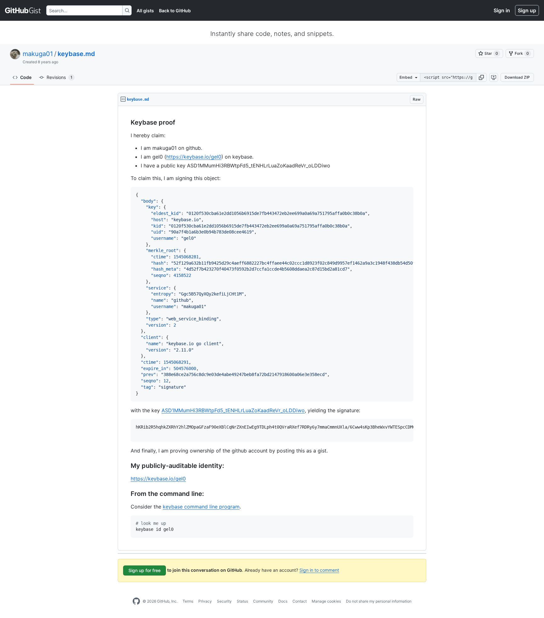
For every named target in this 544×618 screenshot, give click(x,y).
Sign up (527, 10)
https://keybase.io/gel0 (193, 157)
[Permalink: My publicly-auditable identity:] (126, 465)
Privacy (205, 601)
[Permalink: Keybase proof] (126, 122)
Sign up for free (144, 570)
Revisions (59, 77)
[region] (272, 328)
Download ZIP (517, 77)
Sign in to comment (319, 570)
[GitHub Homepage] (136, 601)
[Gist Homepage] (23, 10)
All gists (145, 10)
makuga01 (38, 54)
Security (224, 601)
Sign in (502, 10)
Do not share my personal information (378, 601)
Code (25, 77)
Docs (282, 601)
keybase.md (76, 54)
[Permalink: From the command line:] (126, 493)
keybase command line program (201, 506)
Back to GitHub (175, 10)
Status (242, 601)
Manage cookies (326, 601)
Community (263, 601)
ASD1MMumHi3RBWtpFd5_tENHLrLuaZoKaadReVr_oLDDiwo (233, 410)
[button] (481, 77)
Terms (188, 601)
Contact (299, 601)
